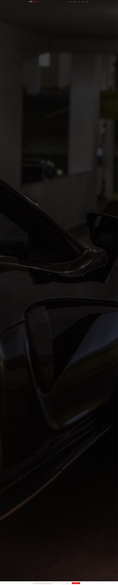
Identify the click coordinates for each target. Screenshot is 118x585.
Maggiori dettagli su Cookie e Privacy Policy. (46, 583)
